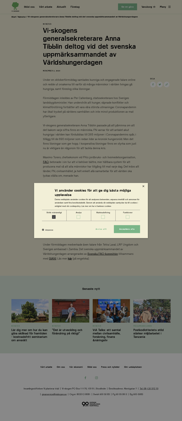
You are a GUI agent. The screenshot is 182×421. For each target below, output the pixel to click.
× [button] (143, 186)
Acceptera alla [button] (127, 229)
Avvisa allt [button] (101, 229)
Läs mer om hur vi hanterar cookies (96, 206)
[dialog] (91, 210)
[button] (47, 230)
